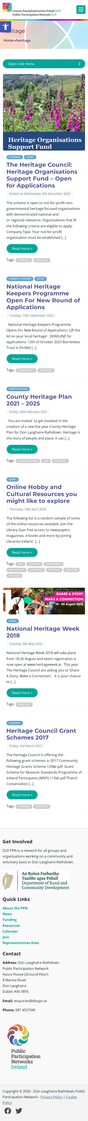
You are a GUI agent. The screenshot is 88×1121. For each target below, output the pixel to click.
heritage (42, 260)
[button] (5, 26)
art (20, 564)
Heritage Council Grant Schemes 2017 (41, 734)
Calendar (10, 931)
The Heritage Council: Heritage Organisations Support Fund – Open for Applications (41, 175)
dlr (46, 461)
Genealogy (16, 570)
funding (24, 260)
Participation (18, 389)
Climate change (20, 278)
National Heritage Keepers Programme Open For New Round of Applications (43, 297)
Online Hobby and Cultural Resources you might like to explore (41, 494)
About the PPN (15, 908)
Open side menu (21, 63)
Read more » (22, 248)
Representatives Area (21, 942)
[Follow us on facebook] (8, 1112)
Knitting (54, 570)
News (30, 157)
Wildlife (14, 576)
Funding (15, 157)
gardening (53, 564)
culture (34, 564)
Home (8, 40)
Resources (11, 925)
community (26, 370)
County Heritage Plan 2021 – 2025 (39, 400)
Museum (71, 570)
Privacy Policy (51, 1097)
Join (6, 937)
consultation (28, 461)
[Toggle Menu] (81, 9)
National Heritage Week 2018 (43, 632)
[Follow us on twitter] (19, 1112)
